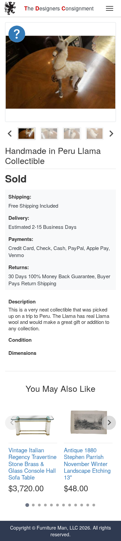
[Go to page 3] (39, 505)
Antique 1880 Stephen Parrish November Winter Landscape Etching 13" (87, 463)
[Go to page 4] (45, 505)
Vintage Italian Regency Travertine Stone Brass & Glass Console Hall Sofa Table (32, 463)
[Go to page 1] (27, 505)
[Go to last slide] (10, 133)
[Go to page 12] (93, 505)
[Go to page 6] (57, 505)
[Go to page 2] (33, 505)
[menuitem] (26, 133)
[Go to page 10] (81, 505)
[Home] (10, 8)
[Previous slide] (12, 423)
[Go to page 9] (75, 505)
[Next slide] (111, 133)
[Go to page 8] (69, 505)
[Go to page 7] (63, 505)
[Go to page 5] (51, 505)
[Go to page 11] (87, 505)
